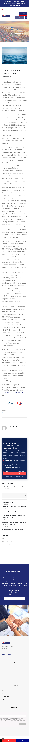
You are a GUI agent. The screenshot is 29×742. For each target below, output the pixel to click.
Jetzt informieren (14, 5)
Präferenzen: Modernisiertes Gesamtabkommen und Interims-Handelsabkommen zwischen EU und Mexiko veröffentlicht (14, 522)
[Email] (22, 740)
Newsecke (6, 541)
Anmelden (22, 723)
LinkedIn (2, 412)
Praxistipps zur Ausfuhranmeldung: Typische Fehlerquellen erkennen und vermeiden (13, 528)
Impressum (4, 667)
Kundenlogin (4, 677)
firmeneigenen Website (13, 393)
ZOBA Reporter (12, 44)
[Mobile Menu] (26, 17)
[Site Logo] (6, 16)
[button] (3, 739)
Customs (5, 538)
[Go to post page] (14, 55)
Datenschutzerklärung (7, 670)
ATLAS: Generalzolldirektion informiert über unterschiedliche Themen (13, 516)
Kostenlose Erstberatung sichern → (14, 473)
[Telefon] (8, 740)
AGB (3, 674)
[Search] (25, 495)
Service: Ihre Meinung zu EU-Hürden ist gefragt (14, 511)
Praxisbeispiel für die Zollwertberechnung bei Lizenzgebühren (14, 507)
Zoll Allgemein (6, 544)
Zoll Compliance (7, 548)
